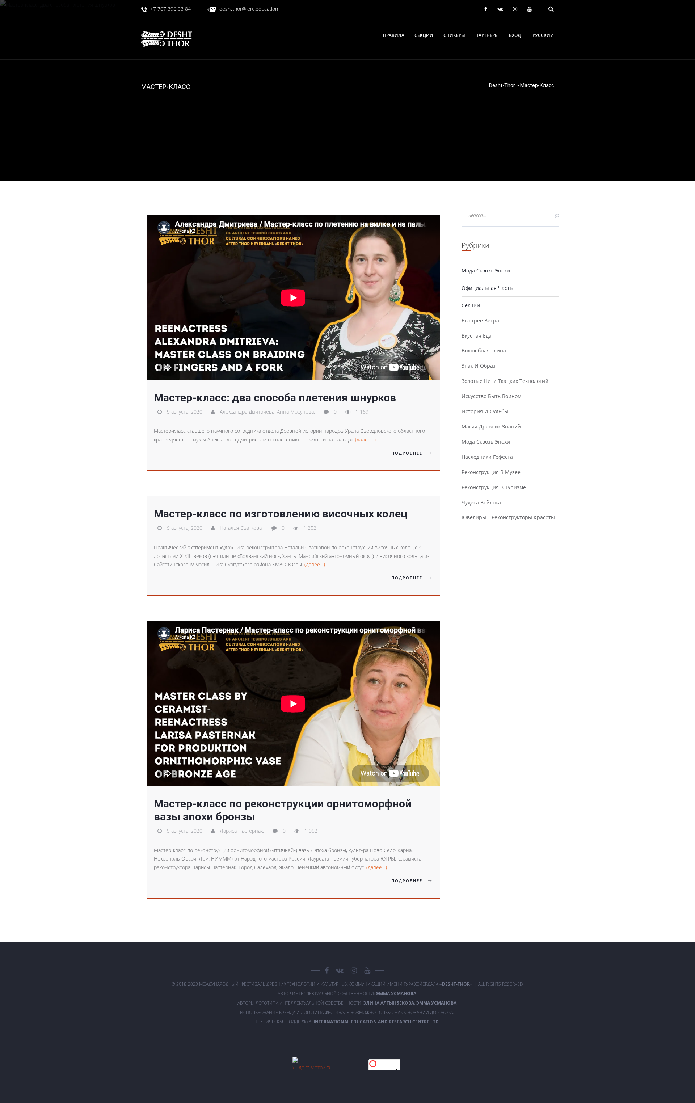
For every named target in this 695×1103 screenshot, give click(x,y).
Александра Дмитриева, (248, 411)
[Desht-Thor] (174, 38)
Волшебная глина (484, 350)
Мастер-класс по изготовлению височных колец (281, 513)
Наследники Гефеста (487, 456)
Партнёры (487, 35)
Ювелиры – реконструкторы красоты (508, 517)
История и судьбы (485, 411)
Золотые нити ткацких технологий (505, 380)
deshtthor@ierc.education (248, 8)
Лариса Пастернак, (242, 830)
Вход (515, 35)
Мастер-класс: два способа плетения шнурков (275, 397)
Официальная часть (487, 287)
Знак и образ (479, 365)
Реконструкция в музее (491, 472)
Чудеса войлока (481, 502)
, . (410, 1003)
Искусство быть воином (491, 396)
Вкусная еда (477, 335)
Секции (423, 35)
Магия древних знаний (491, 426)
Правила (393, 35)
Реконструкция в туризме (494, 487)
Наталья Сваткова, (242, 527)
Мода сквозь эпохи (486, 270)
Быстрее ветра (480, 320)
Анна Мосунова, (296, 411)
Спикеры (454, 35)
